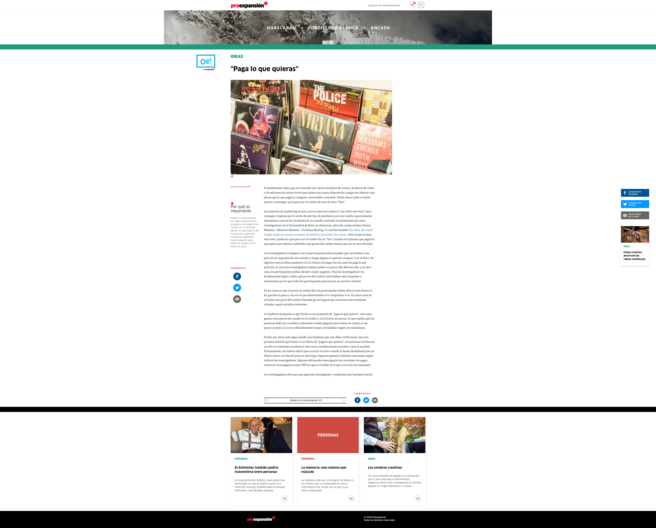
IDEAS (627, 247)
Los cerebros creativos (385, 467)
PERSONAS (307, 459)
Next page (542, 428)
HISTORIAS (241, 459)
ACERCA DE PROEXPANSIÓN (384, 6)
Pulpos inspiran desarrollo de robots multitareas (634, 255)
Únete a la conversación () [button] (306, 400)
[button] (635, 215)
